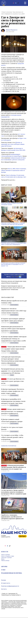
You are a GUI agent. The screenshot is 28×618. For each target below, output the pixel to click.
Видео (3, 559)
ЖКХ (14, 168)
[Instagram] (13, 3)
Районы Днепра (5, 560)
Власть (10, 168)
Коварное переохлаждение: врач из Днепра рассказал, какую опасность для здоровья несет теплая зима (13, 287)
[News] (15, 3)
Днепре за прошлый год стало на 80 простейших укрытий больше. (12, 144)
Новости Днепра (7, 12)
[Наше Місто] (3, 3)
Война (12, 375)
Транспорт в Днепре (6, 557)
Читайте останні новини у (14, 275)
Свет (24, 177)
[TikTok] (18, 3)
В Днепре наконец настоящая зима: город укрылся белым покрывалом (13, 282)
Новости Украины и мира (7, 556)
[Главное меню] (25, 3)
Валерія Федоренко (11, 30)
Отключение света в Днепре (14, 177)
